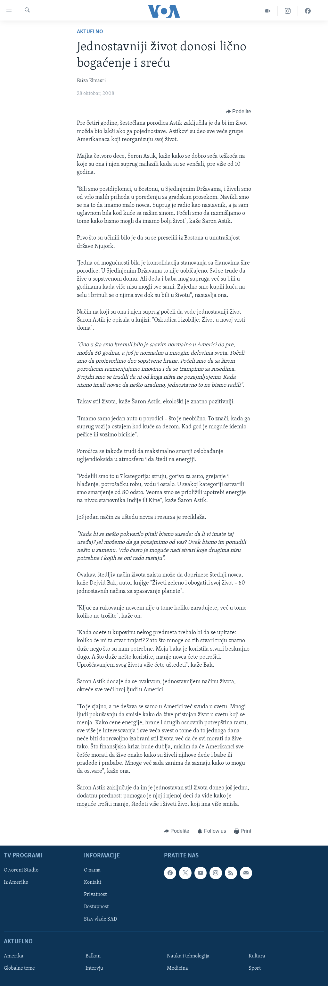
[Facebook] (308, 11)
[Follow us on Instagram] (215, 873)
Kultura (257, 956)
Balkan (93, 956)
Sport (255, 968)
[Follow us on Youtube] (200, 873)
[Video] (268, 11)
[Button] (238, 111)
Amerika (13, 956)
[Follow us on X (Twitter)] (185, 873)
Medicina (177, 968)
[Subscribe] (246, 873)
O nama (92, 870)
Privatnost (95, 895)
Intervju (94, 968)
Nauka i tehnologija (188, 956)
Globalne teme (19, 968)
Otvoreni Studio (21, 870)
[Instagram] (288, 11)
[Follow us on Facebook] (170, 873)
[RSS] (231, 873)
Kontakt (92, 882)
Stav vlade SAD (100, 919)
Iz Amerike (16, 882)
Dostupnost (96, 907)
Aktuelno (90, 32)
